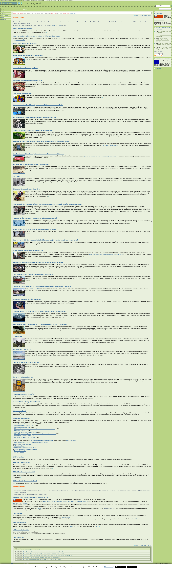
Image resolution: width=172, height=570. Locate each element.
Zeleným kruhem (65, 517)
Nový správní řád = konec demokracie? (24, 437)
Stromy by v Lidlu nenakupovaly (23, 377)
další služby (73, 13)
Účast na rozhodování (56, 501)
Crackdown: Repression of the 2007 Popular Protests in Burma (106, 254)
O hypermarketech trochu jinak (22, 427)
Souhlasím (132, 567)
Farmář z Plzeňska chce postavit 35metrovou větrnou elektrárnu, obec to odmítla (44, 553)
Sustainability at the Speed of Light (111, 145)
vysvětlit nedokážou (20, 40)
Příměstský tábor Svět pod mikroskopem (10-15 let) (163, 44)
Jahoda (71, 526)
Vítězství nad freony (19, 446)
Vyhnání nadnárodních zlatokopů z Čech (25, 447)
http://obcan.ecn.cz (159, 20)
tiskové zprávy (4, 15)
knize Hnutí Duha (35, 289)
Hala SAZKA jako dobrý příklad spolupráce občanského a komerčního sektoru (35, 434)
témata (2, 17)
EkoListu (32, 549)
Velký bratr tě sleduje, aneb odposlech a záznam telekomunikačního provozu (34, 429)
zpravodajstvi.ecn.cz (25, 9)
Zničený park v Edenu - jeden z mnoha (24, 425)
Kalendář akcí (49, 0)
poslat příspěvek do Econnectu (142, 15)
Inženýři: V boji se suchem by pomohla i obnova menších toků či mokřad (42, 557)
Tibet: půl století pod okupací (22, 93)
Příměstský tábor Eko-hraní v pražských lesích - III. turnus (163, 48)
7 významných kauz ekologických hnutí (41, 440)
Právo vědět (46, 501)
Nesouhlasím (120, 567)
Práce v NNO (56, 0)
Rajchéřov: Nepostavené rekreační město (25, 449)
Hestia (97, 526)
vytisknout (158, 68)
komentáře (3, 13)
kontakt (156, 563)
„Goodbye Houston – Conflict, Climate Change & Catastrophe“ (101, 156)
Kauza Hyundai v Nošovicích (22, 349)
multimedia (3, 19)
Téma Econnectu (56, 25)
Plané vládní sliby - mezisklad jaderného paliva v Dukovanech (31, 442)
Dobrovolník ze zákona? (20, 430)
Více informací (108, 567)
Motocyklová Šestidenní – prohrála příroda (25, 432)
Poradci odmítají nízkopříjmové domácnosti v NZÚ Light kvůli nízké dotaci (43, 559)
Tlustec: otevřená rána (20, 451)
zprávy (2, 11)
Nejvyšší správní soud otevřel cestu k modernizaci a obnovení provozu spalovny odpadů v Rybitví (49, 555)
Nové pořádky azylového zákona (22, 435)
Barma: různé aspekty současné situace (25, 43)
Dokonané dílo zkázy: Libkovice (22, 444)
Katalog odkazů (64, 0)
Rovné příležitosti (67, 501)
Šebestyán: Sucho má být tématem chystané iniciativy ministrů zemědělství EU (44, 551)
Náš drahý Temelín (19, 452)
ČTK (23, 551)
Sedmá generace (71, 440)
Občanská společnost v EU (80, 501)
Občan (71, 0)
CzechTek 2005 (17, 336)
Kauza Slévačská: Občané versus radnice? (25, 424)
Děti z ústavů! (17, 176)
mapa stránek (165, 563)
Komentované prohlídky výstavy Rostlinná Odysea (162, 40)
